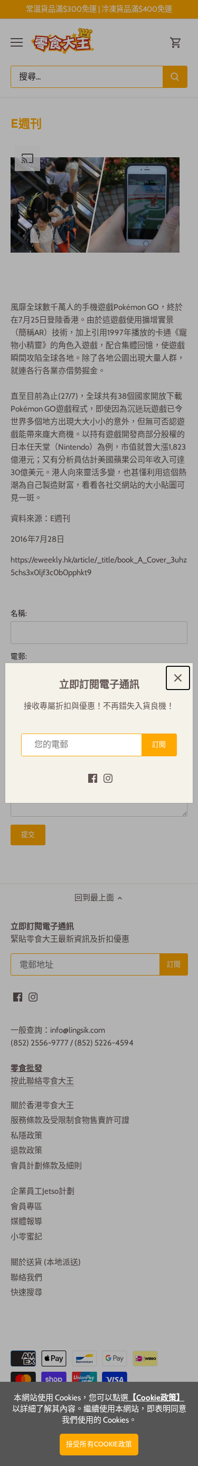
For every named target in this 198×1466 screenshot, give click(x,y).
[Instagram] (107, 777)
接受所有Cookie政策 (99, 1444)
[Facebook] (92, 777)
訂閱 (159, 744)
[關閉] (178, 678)
